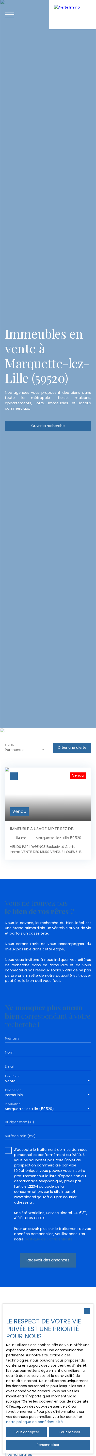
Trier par (10, 745)
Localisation (12, 1103)
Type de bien (13, 1090)
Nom (9, 1052)
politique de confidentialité (49, 1239)
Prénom (12, 1038)
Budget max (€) (19, 1122)
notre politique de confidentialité (34, 1421)
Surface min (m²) (20, 1136)
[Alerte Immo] (72, 14)
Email (9, 1066)
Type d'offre (12, 1076)
